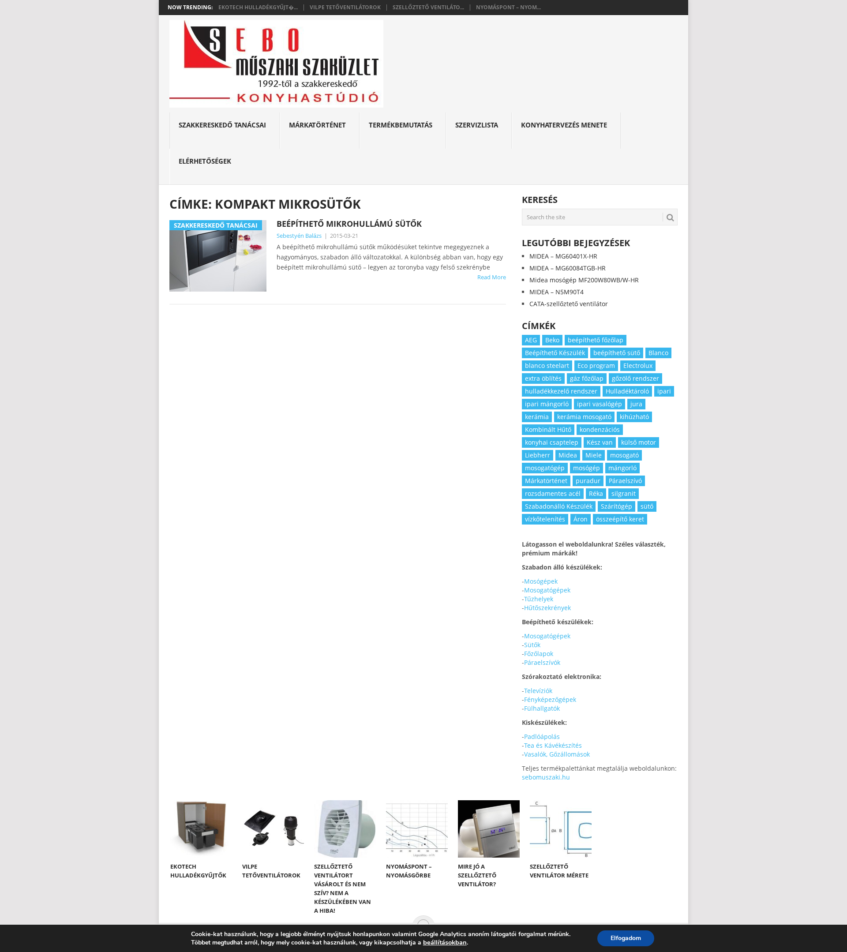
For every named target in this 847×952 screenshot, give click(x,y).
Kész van (600, 442)
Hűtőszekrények (547, 607)
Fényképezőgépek (550, 699)
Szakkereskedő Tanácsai (222, 124)
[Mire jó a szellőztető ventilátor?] (489, 829)
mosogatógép (545, 468)
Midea (567, 455)
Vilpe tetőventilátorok (345, 7)
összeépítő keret (620, 519)
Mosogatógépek (547, 590)
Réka (596, 493)
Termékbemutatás (400, 124)
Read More (491, 277)
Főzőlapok (538, 653)
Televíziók (538, 690)
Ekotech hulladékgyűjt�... (258, 7)
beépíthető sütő (616, 353)
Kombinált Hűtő (548, 429)
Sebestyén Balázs (299, 236)
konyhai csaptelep (551, 442)
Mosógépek (541, 581)
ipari (664, 391)
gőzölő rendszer (635, 378)
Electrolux (637, 365)
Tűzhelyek (538, 599)
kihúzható (634, 416)
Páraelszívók (542, 662)
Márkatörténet (317, 124)
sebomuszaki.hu (546, 777)
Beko (552, 340)
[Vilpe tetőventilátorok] (273, 829)
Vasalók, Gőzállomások (557, 754)
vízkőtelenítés (545, 519)
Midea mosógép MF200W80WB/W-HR (584, 280)
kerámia (537, 416)
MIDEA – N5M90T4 (556, 292)
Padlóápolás (542, 736)
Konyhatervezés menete (564, 124)
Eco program (596, 365)
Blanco (658, 353)
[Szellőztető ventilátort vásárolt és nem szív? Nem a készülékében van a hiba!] (345, 829)
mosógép (586, 468)
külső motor (638, 442)
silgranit (623, 493)
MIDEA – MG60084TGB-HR (567, 268)
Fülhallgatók (542, 708)
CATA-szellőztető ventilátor (568, 304)
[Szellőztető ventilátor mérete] (561, 829)
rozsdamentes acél (553, 493)
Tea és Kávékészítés (553, 745)
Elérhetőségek (205, 161)
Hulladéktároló (627, 391)
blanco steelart (547, 365)
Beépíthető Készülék (555, 353)
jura (636, 404)
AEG (531, 340)
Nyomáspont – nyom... (508, 7)
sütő (647, 506)
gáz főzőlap (586, 378)
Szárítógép (616, 506)
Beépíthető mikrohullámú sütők (349, 223)
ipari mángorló (547, 404)
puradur (588, 480)
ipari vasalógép (599, 404)
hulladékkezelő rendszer (561, 391)
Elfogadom (626, 938)
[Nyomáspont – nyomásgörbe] (417, 829)
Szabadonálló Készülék (558, 506)
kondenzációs (600, 429)
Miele (593, 455)
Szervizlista (476, 124)
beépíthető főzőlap (595, 340)
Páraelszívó (625, 480)
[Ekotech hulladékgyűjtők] (201, 829)
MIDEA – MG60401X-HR (563, 256)
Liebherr (537, 455)
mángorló (622, 468)
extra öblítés (543, 378)
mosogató (624, 455)
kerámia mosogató (584, 416)
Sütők (532, 645)
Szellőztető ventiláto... (428, 7)
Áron (580, 519)
